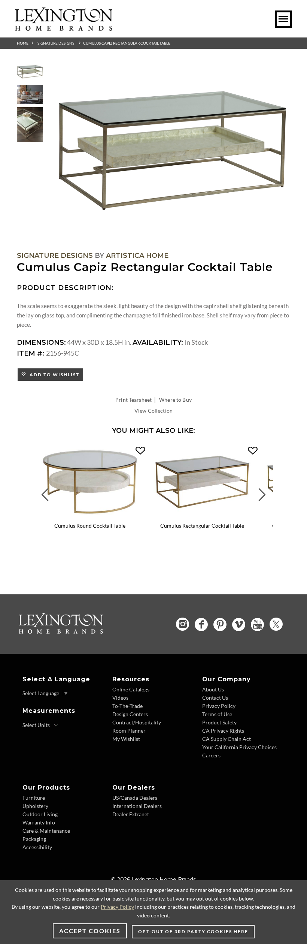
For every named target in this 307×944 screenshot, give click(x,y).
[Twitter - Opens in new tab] (276, 624)
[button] (140, 450)
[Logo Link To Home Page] (63, 28)
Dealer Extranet (130, 814)
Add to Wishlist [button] (53, 374)
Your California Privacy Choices (239, 747)
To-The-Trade (127, 706)
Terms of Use (217, 714)
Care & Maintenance (46, 830)
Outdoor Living (40, 814)
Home (22, 43)
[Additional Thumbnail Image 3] (30, 124)
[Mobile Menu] (283, 19)
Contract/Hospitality (136, 722)
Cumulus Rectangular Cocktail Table (202, 525)
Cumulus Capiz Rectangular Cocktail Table (126, 43)
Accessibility (37, 847)
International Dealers (137, 806)
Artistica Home (137, 255)
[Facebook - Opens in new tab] (201, 624)
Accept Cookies (90, 930)
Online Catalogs (130, 689)
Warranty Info (38, 822)
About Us (213, 689)
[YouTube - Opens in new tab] (257, 624)
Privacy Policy (218, 706)
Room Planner (129, 730)
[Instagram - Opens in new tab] (182, 624)
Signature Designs (55, 43)
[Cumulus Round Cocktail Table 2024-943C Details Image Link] (90, 516)
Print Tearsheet (133, 399)
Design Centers (130, 714)
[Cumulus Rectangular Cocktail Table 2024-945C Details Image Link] (202, 516)
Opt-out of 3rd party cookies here (193, 931)
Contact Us (215, 697)
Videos (120, 697)
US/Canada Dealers (134, 797)
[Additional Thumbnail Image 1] (30, 72)
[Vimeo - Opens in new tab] (238, 624)
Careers (211, 755)
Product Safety (219, 722)
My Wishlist (126, 739)
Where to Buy (175, 399)
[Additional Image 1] (172, 151)
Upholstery (35, 806)
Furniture (33, 797)
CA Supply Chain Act (226, 739)
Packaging (34, 839)
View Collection (153, 410)
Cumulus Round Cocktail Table (89, 525)
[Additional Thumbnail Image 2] (30, 95)
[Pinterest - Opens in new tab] (220, 624)
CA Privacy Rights (223, 730)
